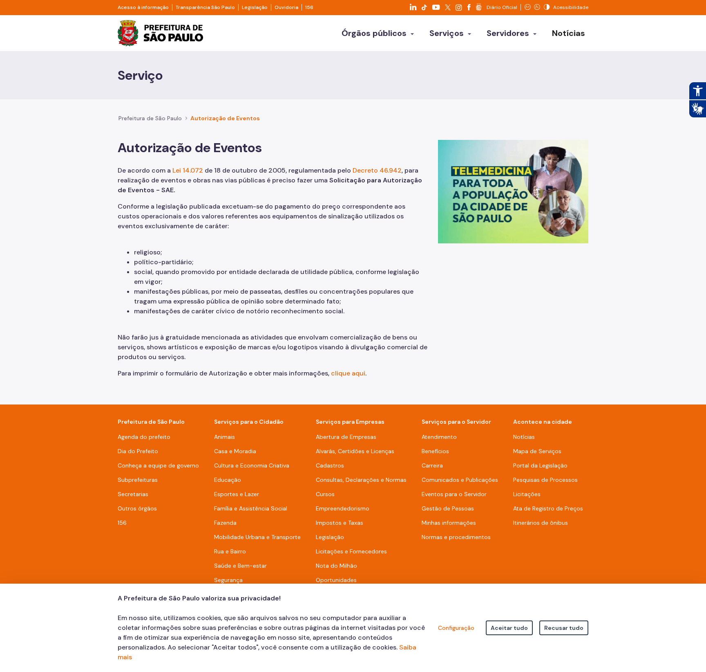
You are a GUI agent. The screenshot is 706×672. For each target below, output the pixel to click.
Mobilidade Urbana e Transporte (257, 537)
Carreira (432, 465)
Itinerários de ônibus (540, 522)
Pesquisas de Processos (545, 479)
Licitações (527, 494)
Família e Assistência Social (250, 508)
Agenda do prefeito (144, 437)
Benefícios (435, 451)
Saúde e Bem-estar (240, 565)
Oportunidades (336, 580)
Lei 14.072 (188, 170)
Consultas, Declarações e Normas (361, 479)
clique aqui (348, 373)
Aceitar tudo (509, 628)
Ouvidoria (286, 7)
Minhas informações (449, 522)
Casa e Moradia (235, 451)
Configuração (456, 628)
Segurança (228, 580)
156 (309, 7)
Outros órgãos (137, 508)
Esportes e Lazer (236, 494)
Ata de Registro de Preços (548, 508)
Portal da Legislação (540, 465)
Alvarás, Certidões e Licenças (355, 451)
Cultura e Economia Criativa (251, 465)
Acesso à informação (143, 7)
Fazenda (225, 522)
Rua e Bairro (230, 551)
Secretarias (133, 494)
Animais (224, 437)
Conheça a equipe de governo (158, 465)
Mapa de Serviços (537, 451)
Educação (227, 479)
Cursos (325, 494)
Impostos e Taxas (339, 522)
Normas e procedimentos (456, 537)
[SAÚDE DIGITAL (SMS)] (513, 191)
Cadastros (330, 465)
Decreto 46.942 (377, 170)
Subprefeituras (138, 479)
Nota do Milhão (336, 565)
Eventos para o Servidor (454, 494)
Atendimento (439, 437)
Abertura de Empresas (346, 437)
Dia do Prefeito (138, 451)
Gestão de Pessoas (448, 508)
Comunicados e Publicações (460, 479)
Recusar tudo (563, 628)
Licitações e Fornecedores (351, 551)
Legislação (255, 7)
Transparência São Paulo (205, 7)
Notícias (524, 437)
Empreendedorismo (342, 508)
